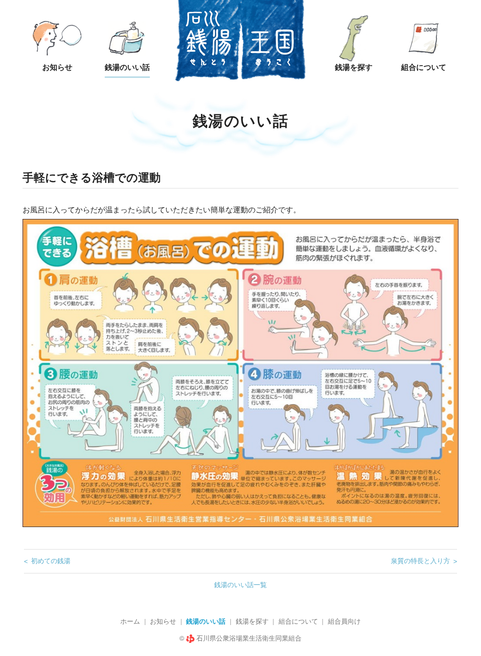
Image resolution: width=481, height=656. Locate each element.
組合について (298, 621)
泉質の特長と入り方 (420, 561)
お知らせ (163, 621)
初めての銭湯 (50, 561)
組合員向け (344, 621)
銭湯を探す (252, 621)
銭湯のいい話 (205, 621)
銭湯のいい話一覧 (240, 584)
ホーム (130, 621)
